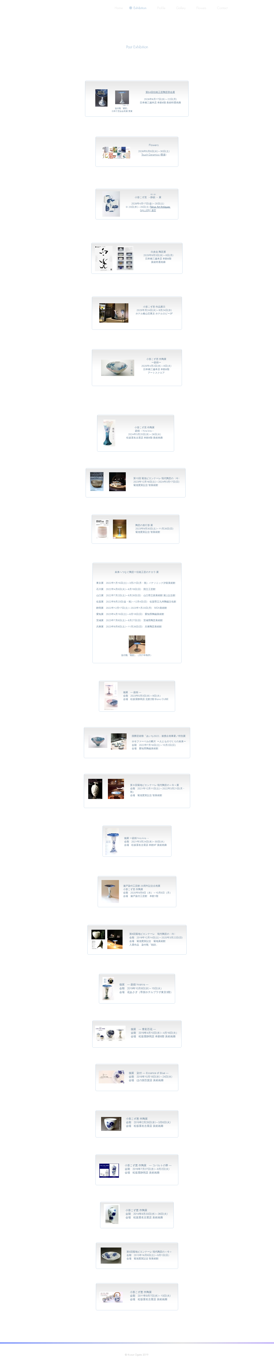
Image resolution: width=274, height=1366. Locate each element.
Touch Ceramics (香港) (153, 154)
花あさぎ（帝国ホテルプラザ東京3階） (150, 992)
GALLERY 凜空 (148, 210)
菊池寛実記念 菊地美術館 (151, 941)
